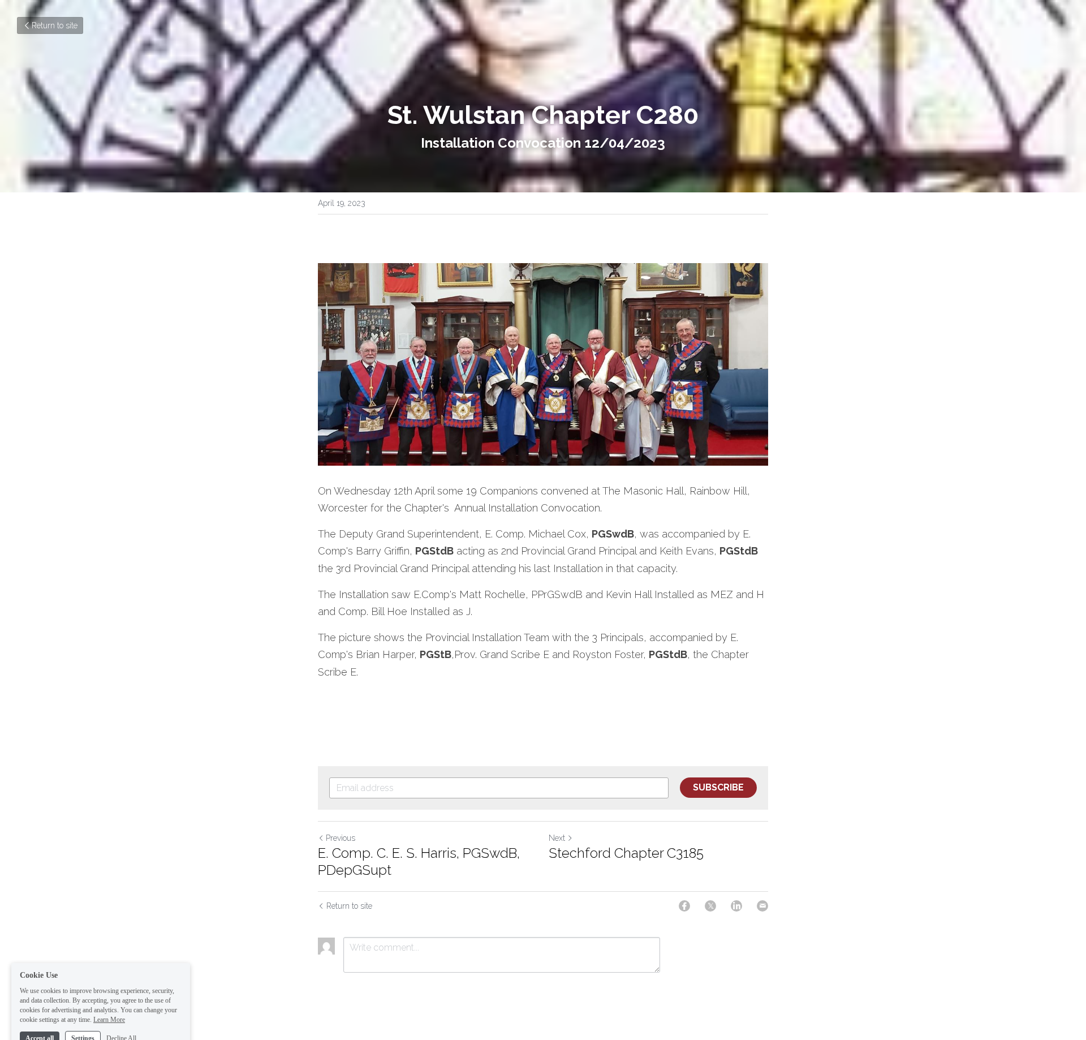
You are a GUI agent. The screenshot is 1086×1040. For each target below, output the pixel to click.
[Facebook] (684, 906)
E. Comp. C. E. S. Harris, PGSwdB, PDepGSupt (419, 861)
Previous (340, 838)
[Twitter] (710, 906)
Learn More (109, 994)
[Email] (762, 906)
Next (557, 838)
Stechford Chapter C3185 (626, 853)
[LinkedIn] (736, 906)
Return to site (54, 25)
